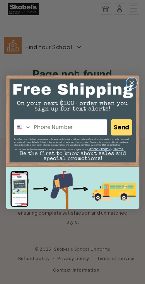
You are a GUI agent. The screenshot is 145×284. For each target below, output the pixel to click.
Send (121, 127)
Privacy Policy (99, 148)
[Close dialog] (131, 82)
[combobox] (22, 127)
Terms (118, 148)
